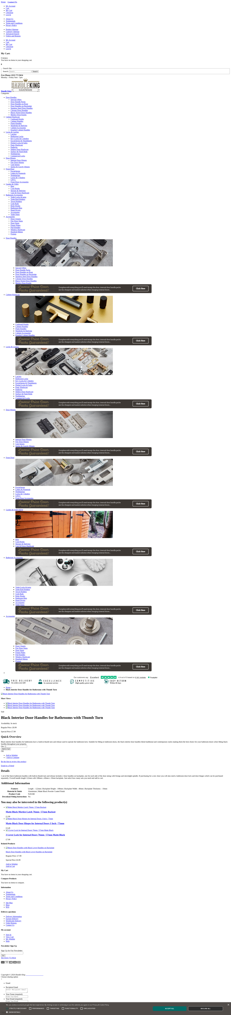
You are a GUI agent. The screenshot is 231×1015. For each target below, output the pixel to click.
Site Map (9, 903)
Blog (8, 905)
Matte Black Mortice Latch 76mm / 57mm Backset (30, 812)
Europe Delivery (12, 919)
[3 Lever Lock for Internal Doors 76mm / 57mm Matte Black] (29, 830)
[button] (7, 969)
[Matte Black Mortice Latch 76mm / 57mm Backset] (26, 807)
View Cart (10, 937)
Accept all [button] (169, 1009)
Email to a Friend (7, 766)
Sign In (8, 935)
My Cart (9, 10)
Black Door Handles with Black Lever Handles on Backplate (29, 852)
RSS (7, 907)
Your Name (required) (14, 994)
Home (3, 2)
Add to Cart (10, 866)
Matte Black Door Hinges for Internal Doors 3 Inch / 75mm (35, 823)
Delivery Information (14, 916)
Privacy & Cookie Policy (101, 1005)
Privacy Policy (11, 25)
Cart (7, 8)
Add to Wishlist (12, 755)
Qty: (2, 746)
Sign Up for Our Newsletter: (12, 951)
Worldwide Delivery (13, 921)
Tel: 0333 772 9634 (8, 958)
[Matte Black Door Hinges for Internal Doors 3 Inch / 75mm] (29, 819)
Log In (8, 15)
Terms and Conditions (14, 23)
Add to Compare (12, 757)
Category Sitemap (12, 32)
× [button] (228, 1005)
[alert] (115, 1008)
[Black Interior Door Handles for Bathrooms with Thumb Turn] (25, 694)
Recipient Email (12, 987)
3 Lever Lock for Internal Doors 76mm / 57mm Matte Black (35, 835)
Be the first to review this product (13, 762)
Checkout (9, 13)
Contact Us (10, 925)
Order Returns (11, 923)
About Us (9, 19)
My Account (10, 6)
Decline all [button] (205, 1009)
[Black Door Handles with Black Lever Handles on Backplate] (30, 848)
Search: (6, 71)
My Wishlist (10, 939)
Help (8, 941)
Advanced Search (12, 34)
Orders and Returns (13, 36)
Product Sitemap (12, 29)
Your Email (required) (14, 999)
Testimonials (10, 21)
